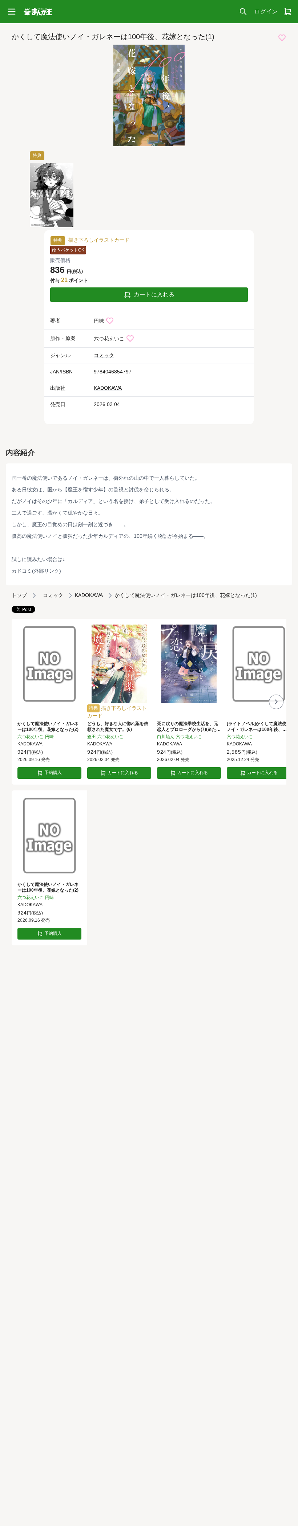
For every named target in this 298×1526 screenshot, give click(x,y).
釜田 (91, 736)
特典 (37, 155)
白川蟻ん (165, 736)
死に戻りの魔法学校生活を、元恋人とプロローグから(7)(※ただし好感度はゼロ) (189, 727)
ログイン (266, 11)
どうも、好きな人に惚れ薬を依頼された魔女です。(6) (117, 726)
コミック (104, 355)
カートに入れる (154, 294)
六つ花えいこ (109, 338)
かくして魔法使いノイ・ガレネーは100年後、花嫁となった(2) (47, 726)
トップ (19, 595)
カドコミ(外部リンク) (36, 571)
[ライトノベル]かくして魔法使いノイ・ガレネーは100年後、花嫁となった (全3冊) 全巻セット (259, 727)
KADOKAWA (108, 388)
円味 (99, 321)
